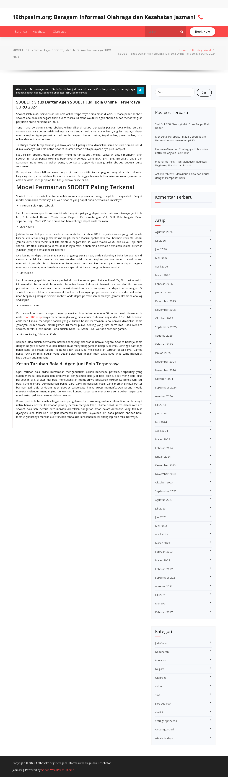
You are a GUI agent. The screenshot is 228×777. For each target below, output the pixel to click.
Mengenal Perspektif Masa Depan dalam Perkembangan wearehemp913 (180, 138)
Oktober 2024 (164, 378)
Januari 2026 (163, 292)
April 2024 (161, 430)
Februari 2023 (164, 551)
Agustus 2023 (164, 499)
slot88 (159, 712)
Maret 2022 (162, 560)
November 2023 (165, 474)
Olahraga (60, 31)
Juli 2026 (160, 240)
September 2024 (166, 387)
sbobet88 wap (79, 92)
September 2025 (166, 327)
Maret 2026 (162, 275)
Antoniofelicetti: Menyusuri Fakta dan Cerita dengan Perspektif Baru (182, 175)
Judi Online (161, 643)
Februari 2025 (164, 344)
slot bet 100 (163, 703)
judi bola (77, 89)
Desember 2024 (165, 361)
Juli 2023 (160, 508)
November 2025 (165, 309)
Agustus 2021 (164, 586)
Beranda (21, 31)
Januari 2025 (163, 353)
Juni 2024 (161, 413)
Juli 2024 (160, 405)
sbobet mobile (33, 92)
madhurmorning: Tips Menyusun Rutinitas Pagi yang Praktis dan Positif (181, 163)
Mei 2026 (161, 257)
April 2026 (161, 266)
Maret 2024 (162, 439)
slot (157, 695)
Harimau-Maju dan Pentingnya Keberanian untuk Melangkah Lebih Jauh (181, 151)
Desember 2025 (165, 301)
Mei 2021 (161, 603)
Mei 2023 (161, 526)
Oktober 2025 (164, 318)
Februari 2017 (164, 612)
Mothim (22, 89)
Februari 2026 (164, 284)
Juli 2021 (160, 595)
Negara (159, 669)
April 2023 (161, 534)
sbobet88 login (62, 92)
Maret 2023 (162, 543)
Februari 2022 (164, 569)
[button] (182, 31)
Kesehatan (40, 31)
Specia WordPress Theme (57, 770)
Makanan (160, 660)
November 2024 (165, 370)
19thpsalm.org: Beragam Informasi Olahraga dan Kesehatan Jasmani (103, 17)
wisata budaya (164, 738)
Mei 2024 (161, 422)
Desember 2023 (165, 465)
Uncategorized (201, 50)
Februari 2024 (164, 448)
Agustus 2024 (164, 396)
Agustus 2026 (164, 232)
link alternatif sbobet (94, 89)
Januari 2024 (163, 456)
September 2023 (166, 491)
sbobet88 (47, 92)
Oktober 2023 (164, 482)
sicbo (158, 686)
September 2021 (166, 577)
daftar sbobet (63, 89)
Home (183, 50)
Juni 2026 (161, 249)
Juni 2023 (161, 517)
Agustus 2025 (164, 335)
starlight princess (166, 721)
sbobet (111, 89)
